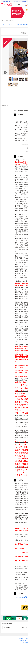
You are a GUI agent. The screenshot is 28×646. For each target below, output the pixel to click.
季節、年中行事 (23, 24)
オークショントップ (5, 24)
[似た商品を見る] (5, 72)
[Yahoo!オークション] (11, 3)
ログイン (24, 5)
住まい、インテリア (15, 24)
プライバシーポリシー (21, 640)
